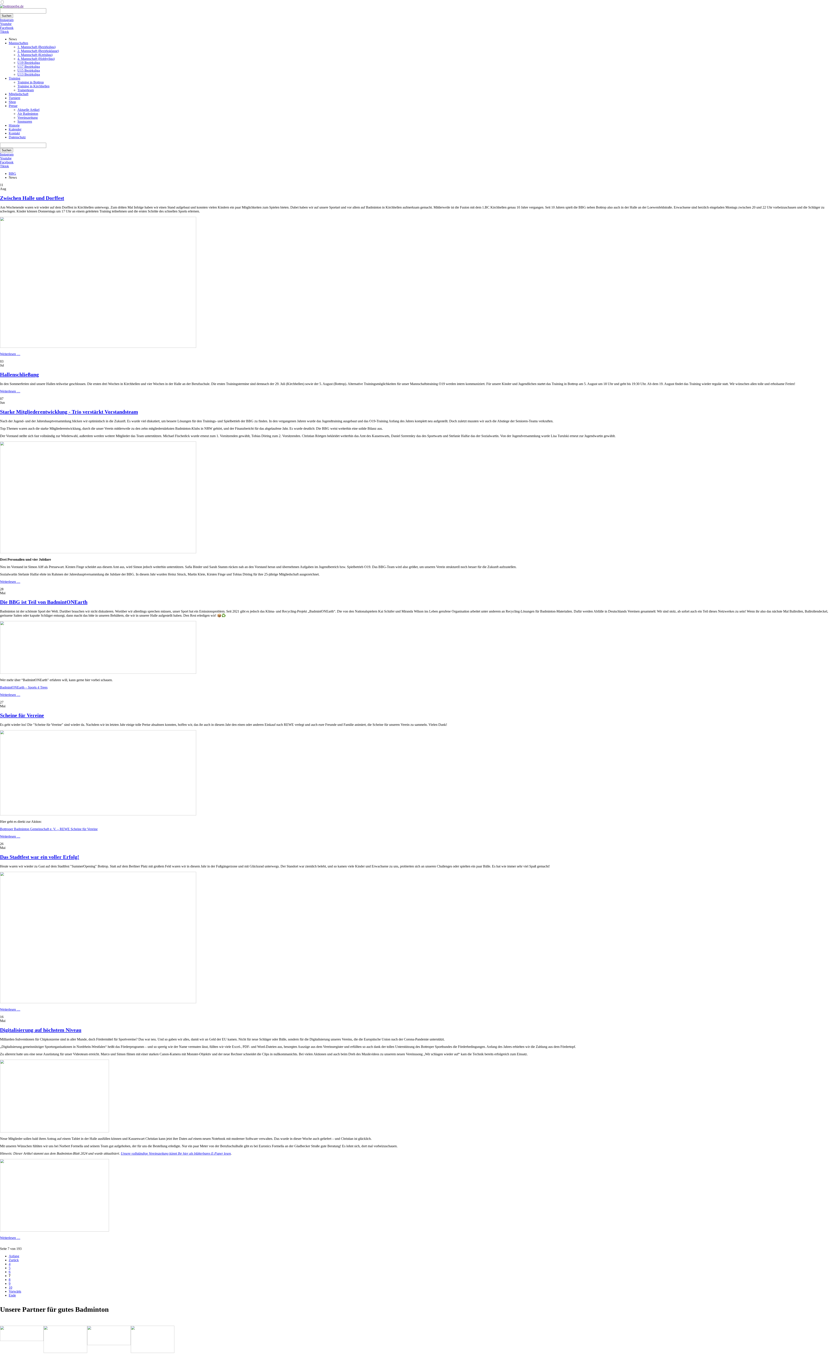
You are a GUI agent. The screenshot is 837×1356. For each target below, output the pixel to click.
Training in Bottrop (30, 82)
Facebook (7, 28)
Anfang (14, 1256)
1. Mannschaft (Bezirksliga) (36, 47)
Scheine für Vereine (22, 715)
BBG (12, 173)
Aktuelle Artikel (28, 110)
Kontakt (14, 133)
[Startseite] (12, 6)
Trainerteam (25, 90)
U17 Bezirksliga (28, 66)
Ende (12, 1295)
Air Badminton (27, 113)
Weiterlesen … (10, 354)
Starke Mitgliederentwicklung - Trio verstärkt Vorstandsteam (69, 412)
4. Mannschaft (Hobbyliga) (36, 59)
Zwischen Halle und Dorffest (32, 198)
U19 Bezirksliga (28, 62)
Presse (13, 106)
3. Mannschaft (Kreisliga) (35, 55)
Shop (12, 102)
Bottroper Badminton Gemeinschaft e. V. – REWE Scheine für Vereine (49, 829)
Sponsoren (24, 121)
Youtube (6, 24)
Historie (14, 125)
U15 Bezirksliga (28, 70)
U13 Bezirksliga (28, 74)
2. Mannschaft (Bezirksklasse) (38, 51)
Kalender (15, 129)
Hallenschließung (19, 374)
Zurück (14, 1260)
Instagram (7, 20)
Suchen (6, 15)
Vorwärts (15, 1291)
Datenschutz (17, 137)
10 (10, 1287)
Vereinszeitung (27, 117)
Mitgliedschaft (18, 94)
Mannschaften (18, 43)
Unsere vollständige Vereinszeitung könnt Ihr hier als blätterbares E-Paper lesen (176, 1153)
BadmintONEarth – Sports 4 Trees (24, 687)
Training (14, 78)
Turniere (14, 98)
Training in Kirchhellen (33, 86)
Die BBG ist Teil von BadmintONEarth (43, 602)
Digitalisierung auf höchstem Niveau (40, 1030)
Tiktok (4, 32)
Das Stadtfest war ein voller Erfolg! (39, 857)
